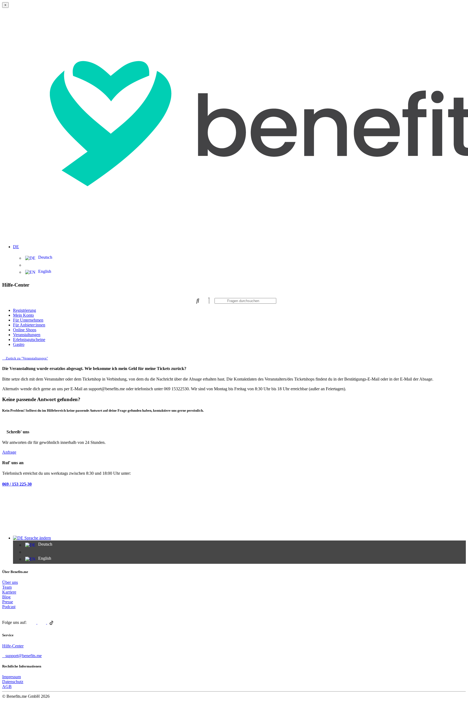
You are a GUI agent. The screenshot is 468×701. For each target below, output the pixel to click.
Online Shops (24, 329)
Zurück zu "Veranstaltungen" (26, 358)
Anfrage (9, 452)
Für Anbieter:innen (29, 325)
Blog (6, 597)
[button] (239, 243)
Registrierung (24, 310)
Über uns (10, 582)
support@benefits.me (23, 655)
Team (7, 587)
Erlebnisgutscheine (29, 339)
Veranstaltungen (26, 334)
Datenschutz (12, 681)
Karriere (9, 592)
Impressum (11, 676)
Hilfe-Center (13, 646)
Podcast (8, 606)
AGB (7, 686)
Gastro (18, 344)
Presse (7, 602)
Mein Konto (23, 315)
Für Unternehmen (28, 320)
